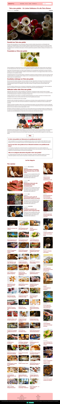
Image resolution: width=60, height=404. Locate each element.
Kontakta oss (34, 3)
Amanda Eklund (30, 206)
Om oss (26, 3)
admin (29, 180)
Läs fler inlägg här (30, 160)
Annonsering (22, 3)
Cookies (30, 3)
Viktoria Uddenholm (31, 166)
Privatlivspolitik (31, 402)
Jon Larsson (16, 10)
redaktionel (51, 10)
